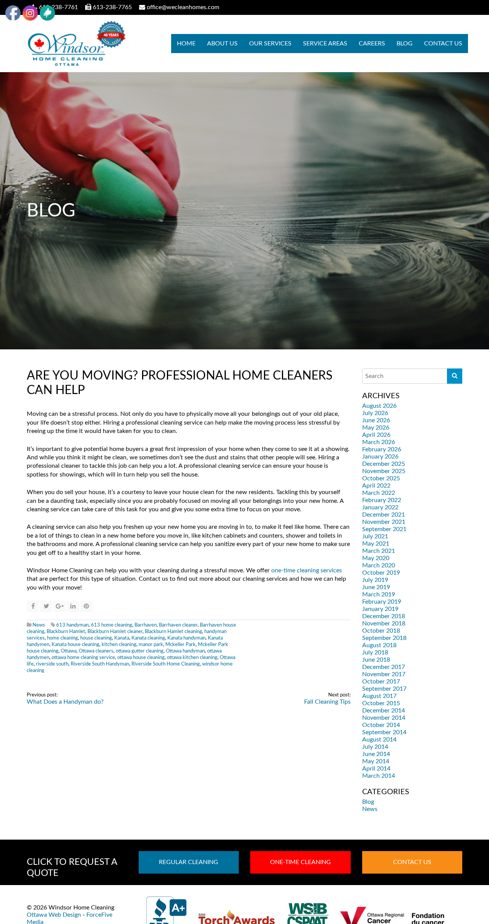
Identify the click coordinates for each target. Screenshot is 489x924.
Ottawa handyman (185, 651)
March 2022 (378, 493)
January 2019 (380, 609)
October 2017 (381, 681)
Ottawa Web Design (54, 915)
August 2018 (379, 645)
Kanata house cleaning (75, 644)
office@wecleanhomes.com (183, 7)
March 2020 (378, 565)
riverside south (52, 664)
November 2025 (383, 471)
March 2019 (378, 594)
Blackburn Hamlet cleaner (114, 631)
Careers (372, 43)
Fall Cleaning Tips (327, 702)
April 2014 (376, 769)
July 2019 (375, 580)
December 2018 (383, 616)
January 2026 (380, 457)
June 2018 (376, 660)
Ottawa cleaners (96, 651)
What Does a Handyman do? (65, 702)
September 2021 (384, 529)
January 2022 (380, 507)
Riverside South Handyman (100, 664)
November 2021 (383, 522)
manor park (151, 644)
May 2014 (375, 761)
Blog (405, 43)
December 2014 (383, 711)
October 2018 (381, 631)
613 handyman (72, 625)
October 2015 (381, 703)
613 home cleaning (111, 625)
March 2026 (378, 442)
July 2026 (375, 413)
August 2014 (379, 740)
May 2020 (375, 558)
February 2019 (381, 602)
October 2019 (381, 573)
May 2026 (375, 428)
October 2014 (381, 725)
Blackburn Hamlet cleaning (173, 631)
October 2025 (381, 478)
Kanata (121, 638)
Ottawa (68, 651)
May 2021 (375, 544)
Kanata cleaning (148, 638)
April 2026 (376, 435)
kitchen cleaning (119, 644)
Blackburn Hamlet (66, 631)
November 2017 (383, 674)
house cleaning (96, 638)
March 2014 (378, 776)
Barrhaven (145, 625)
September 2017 (384, 689)
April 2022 (376, 486)
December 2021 (383, 515)
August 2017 (379, 696)
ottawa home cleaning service (83, 657)
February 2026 (381, 449)
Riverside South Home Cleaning (165, 664)
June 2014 (376, 754)
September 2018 (384, 638)
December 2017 (383, 667)
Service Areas (325, 43)
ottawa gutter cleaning (140, 651)
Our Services (270, 43)
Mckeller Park (180, 644)
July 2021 (375, 536)
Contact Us (443, 43)
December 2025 (383, 464)
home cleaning (62, 638)
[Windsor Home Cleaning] (76, 43)
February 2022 (381, 500)
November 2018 (383, 623)
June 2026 (376, 420)
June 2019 (376, 587)
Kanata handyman (186, 638)
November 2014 (383, 718)
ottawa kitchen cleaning (192, 657)
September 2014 (384, 732)
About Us (222, 43)
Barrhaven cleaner (178, 625)
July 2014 (375, 747)
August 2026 (379, 406)
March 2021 (378, 551)
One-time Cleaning (300, 862)
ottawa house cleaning (141, 657)
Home (186, 43)
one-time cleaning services (306, 570)
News (38, 625)
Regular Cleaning (188, 862)
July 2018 (375, 652)
